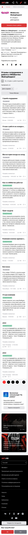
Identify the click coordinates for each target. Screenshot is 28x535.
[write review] (21, 2)
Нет (21, 532)
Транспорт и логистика (13, 54)
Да (7, 532)
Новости (4, 492)
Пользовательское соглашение (11, 486)
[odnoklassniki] (11, 64)
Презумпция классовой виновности (12, 471)
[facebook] (7, 64)
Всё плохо (6, 267)
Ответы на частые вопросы (10, 478)
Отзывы (4, 507)
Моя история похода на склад (13, 155)
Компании (4, 503)
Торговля (14, 52)
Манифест (4, 467)
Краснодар (19, 48)
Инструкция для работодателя (10, 475)
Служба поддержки (9, 98)
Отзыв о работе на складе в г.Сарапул (14, 126)
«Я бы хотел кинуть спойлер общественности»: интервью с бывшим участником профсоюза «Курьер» (13, 444)
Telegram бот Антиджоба (14, 523)
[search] (17, 2)
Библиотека (5, 500)
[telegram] (20, 64)
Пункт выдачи (7, 211)
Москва (13, 48)
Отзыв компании (8, 295)
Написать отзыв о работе (14, 25)
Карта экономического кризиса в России (13, 426)
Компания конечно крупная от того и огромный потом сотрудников (14, 239)
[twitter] (16, 64)
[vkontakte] (3, 64)
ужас (4, 323)
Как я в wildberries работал (12, 183)
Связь (3, 496)
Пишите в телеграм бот (14, 407)
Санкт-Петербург (6, 50)
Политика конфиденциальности (11, 482)
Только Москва (14, 93)
